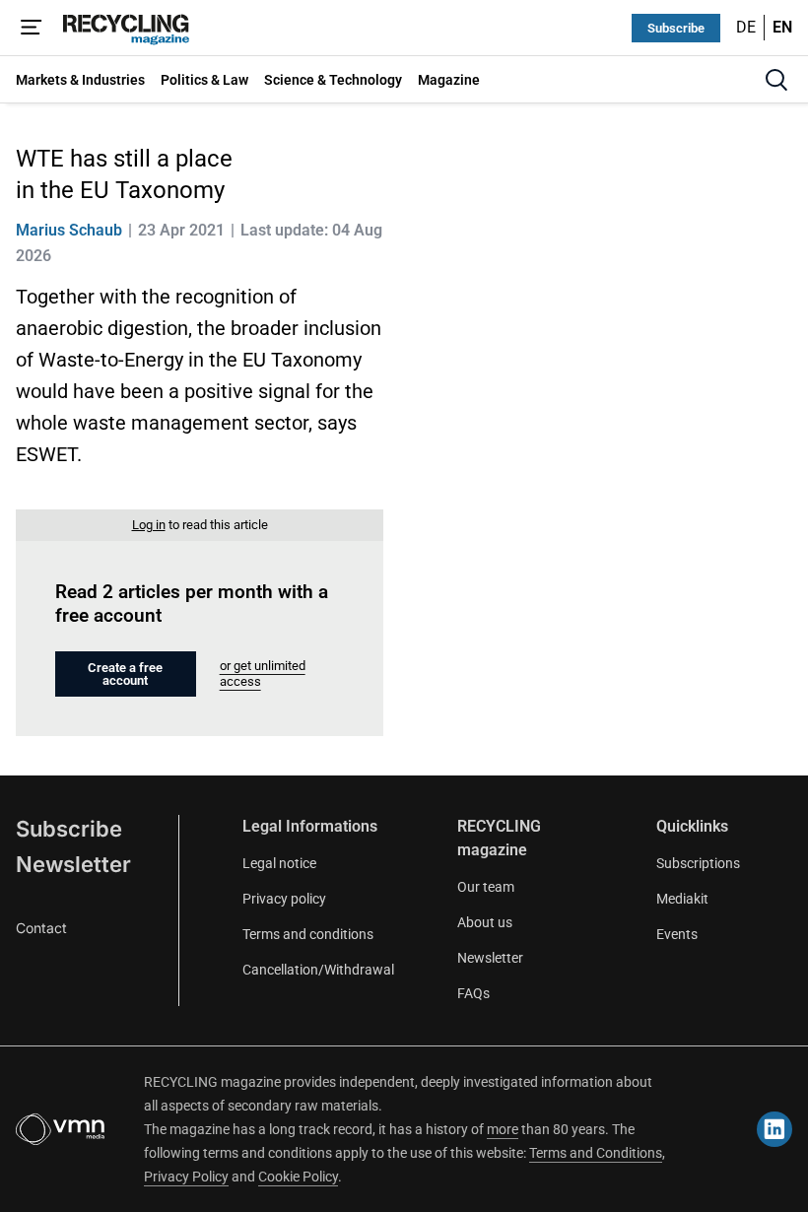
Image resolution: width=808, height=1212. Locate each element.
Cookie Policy (298, 1176)
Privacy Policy (186, 1176)
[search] (776, 80)
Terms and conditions (307, 934)
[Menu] (31, 27)
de (746, 27)
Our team (485, 887)
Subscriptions (698, 863)
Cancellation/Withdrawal (318, 969)
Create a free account (125, 674)
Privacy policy (284, 899)
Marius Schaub (69, 230)
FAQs (473, 993)
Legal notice (279, 863)
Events (677, 934)
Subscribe (676, 28)
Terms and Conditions (595, 1153)
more (502, 1129)
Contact (41, 927)
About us (484, 922)
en (782, 27)
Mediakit (682, 899)
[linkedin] (774, 1129)
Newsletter (73, 864)
